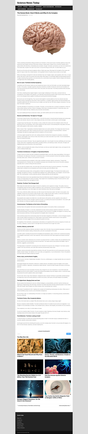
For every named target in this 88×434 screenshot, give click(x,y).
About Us (19, 418)
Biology (20, 6)
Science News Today (28, 2)
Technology (39, 9)
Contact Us (19, 420)
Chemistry (31, 6)
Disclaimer (19, 422)
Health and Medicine (48, 6)
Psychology (58, 6)
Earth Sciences (22, 9)
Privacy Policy (20, 425)
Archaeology (30, 9)
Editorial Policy (20, 424)
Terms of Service (20, 427)
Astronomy (39, 6)
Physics (25, 6)
